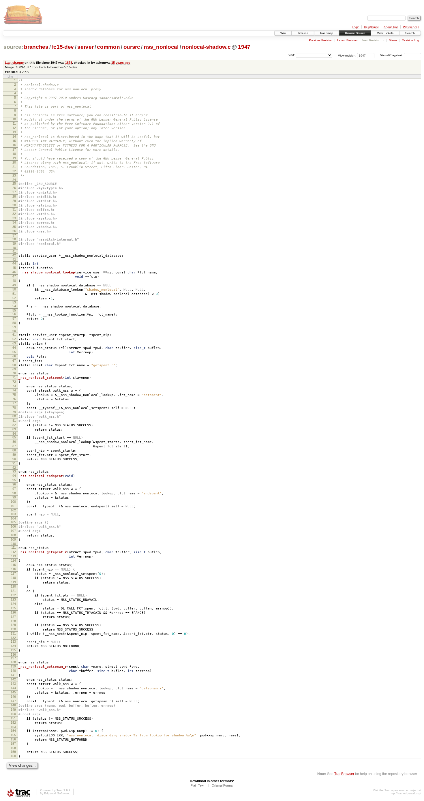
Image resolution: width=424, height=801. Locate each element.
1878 (68, 62)
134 (13, 646)
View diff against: (392, 55)
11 (14, 123)
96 (14, 484)
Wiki (283, 33)
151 (13, 718)
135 (13, 650)
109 (13, 539)
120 (13, 586)
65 (14, 352)
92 (14, 467)
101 (13, 506)
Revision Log (410, 40)
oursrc (131, 47)
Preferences (411, 27)
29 (14, 200)
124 (13, 603)
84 (14, 433)
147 (13, 701)
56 (14, 314)
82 (14, 425)
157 (13, 743)
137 (13, 658)
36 (14, 231)
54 (14, 306)
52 (14, 298)
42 (14, 255)
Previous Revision (321, 40)
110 (13, 543)
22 (14, 171)
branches (36, 47)
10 (14, 119)
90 (14, 459)
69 (14, 369)
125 (13, 608)
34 (14, 222)
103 (13, 514)
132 (13, 637)
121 (13, 590)
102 (13, 510)
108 (13, 535)
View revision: (347, 55)
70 (14, 373)
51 (14, 293)
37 (14, 235)
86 (14, 441)
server (85, 47)
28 (14, 196)
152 (13, 722)
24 (14, 179)
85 (14, 437)
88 (14, 450)
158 (13, 748)
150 (13, 714)
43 (14, 259)
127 (13, 616)
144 (13, 688)
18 (14, 153)
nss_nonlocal (161, 47)
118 (13, 577)
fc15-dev (63, 47)
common (108, 47)
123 (13, 599)
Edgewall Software (56, 793)
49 (14, 285)
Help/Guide (371, 27)
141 (13, 675)
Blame (393, 40)
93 (14, 471)
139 (13, 666)
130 (13, 629)
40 (14, 248)
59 (14, 327)
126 (13, 612)
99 (14, 497)
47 (14, 276)
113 (13, 556)
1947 (244, 47)
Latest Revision (347, 40)
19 (14, 158)
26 (14, 188)
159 (13, 751)
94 (14, 475)
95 (14, 480)
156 (13, 739)
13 (14, 132)
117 (13, 573)
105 (13, 522)
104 (13, 518)
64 (14, 347)
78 (14, 407)
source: (13, 47)
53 (14, 302)
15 (14, 140)
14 (14, 136)
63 (14, 343)
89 (14, 454)
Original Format (222, 785)
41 (14, 251)
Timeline (302, 33)
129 (13, 624)
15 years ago (120, 62)
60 (14, 331)
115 (13, 564)
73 (14, 386)
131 (13, 633)
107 (13, 530)
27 (14, 192)
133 (13, 641)
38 (14, 239)
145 (13, 692)
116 (13, 569)
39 (14, 243)
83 (14, 429)
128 (13, 621)
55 (14, 310)
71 (14, 377)
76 (14, 399)
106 (13, 526)
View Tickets (385, 33)
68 (14, 365)
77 (14, 403)
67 (14, 360)
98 (14, 493)
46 (14, 272)
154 (13, 730)
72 (14, 381)
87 (14, 446)
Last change (14, 62)
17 (14, 149)
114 (13, 560)
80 (14, 416)
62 (14, 339)
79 (14, 412)
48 (14, 280)
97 (14, 488)
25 (14, 183)
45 (14, 267)
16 (14, 145)
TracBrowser (344, 774)
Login (355, 27)
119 (13, 582)
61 (14, 334)
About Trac (391, 27)
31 (14, 209)
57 (14, 318)
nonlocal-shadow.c (206, 47)
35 (14, 226)
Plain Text (197, 785)
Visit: (291, 55)
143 (13, 683)
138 (13, 662)
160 (13, 756)
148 (13, 705)
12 (14, 128)
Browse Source (355, 33)
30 (14, 205)
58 (14, 322)
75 (14, 394)
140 (13, 670)
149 (13, 709)
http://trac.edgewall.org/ (405, 793)
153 (13, 727)
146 (13, 696)
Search (410, 33)
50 (14, 289)
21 (14, 166)
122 (13, 595)
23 (14, 175)
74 (14, 390)
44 (14, 263)
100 (13, 501)
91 (14, 463)
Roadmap (326, 33)
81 (14, 420)
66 (14, 356)
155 (13, 735)
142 (13, 679)
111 (13, 547)
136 (13, 654)
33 (14, 218)
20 (14, 162)
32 (14, 213)
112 (13, 552)
